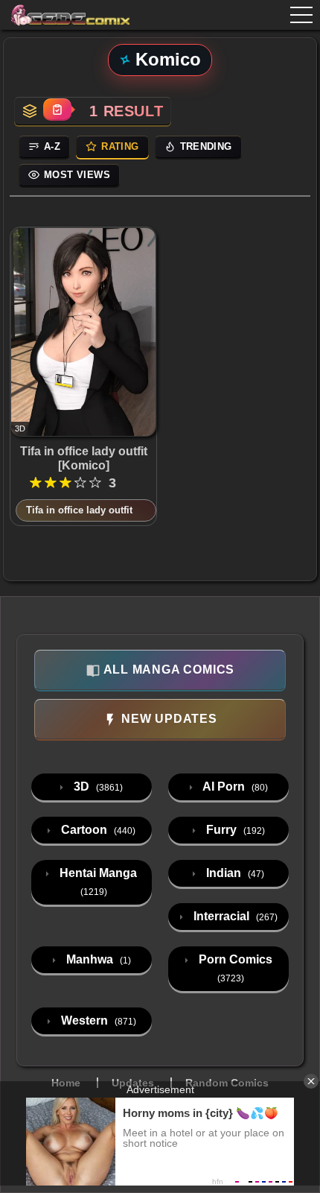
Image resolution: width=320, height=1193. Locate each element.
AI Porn (234, 786)
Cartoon (96, 829)
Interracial (234, 916)
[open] (301, 15)
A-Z (52, 146)
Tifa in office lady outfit (79, 510)
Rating (119, 146)
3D (97, 786)
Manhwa (97, 959)
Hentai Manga (97, 882)
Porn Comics (234, 968)
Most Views (77, 174)
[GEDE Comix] (70, 15)
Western (97, 1020)
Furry (234, 829)
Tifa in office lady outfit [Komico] (83, 458)
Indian (233, 873)
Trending (206, 146)
